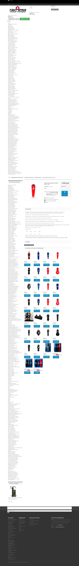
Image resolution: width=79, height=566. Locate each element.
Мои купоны (32, 525)
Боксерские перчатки (11, 123)
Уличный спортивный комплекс (13, 454)
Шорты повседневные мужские (13, 262)
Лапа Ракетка (10, 165)
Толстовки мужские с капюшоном (13, 97)
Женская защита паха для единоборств (14, 320)
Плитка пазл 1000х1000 (12, 430)
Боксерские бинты (11, 135)
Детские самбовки (11, 374)
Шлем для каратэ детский (12, 347)
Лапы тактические (11, 150)
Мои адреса (32, 522)
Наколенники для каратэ (12, 358)
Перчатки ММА (10, 152)
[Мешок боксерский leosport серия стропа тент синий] (38, 255)
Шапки (9, 98)
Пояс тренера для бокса (12, 162)
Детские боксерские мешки (12, 412)
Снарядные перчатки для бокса (13, 157)
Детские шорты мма (11, 35)
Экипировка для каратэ (12, 339)
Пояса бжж (10, 113)
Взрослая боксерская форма (12, 38)
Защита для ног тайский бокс (13, 118)
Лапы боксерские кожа (11, 147)
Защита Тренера (10, 161)
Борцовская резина (11, 174)
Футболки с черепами (11, 60)
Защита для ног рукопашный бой (13, 120)
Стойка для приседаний (12, 442)
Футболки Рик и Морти (11, 51)
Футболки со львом (11, 92)
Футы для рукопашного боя (12, 333)
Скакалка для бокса (11, 156)
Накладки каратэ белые (12, 343)
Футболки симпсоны (11, 48)
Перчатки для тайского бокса (13, 133)
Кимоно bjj (9, 111)
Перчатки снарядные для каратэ (13, 353)
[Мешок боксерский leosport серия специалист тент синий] (57, 286)
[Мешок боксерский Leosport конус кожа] (48, 332)
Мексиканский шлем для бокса (13, 288)
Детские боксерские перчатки (13, 125)
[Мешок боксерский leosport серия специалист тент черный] (29, 301)
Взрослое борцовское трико (12, 202)
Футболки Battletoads (11, 94)
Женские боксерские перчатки (13, 124)
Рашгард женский (11, 392)
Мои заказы (32, 519)
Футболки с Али (10, 56)
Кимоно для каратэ (11, 344)
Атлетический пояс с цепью (12, 461)
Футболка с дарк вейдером (12, 227)
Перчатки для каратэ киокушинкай (13, 351)
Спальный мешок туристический (13, 473)
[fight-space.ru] (18, 9)
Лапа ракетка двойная (11, 168)
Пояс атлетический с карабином (13, 462)
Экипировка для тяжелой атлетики (13, 455)
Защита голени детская (12, 122)
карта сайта (9, 21)
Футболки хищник (11, 70)
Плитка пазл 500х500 (11, 428)
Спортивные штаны (11, 189)
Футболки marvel (10, 73)
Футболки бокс (10, 54)
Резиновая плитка (11, 426)
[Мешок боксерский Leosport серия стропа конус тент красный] (57, 255)
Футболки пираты (11, 95)
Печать (47, 202)
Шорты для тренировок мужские (13, 190)
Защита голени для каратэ (12, 360)
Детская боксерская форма (12, 37)
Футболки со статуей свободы (13, 90)
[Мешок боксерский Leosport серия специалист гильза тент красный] (48, 301)
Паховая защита (10, 338)
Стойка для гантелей (11, 443)
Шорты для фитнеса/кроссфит (13, 33)
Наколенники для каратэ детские (13, 359)
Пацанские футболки (11, 87)
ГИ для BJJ (10, 110)
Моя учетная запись (35, 517)
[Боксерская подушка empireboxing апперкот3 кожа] (29, 317)
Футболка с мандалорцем (12, 228)
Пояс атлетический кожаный (12, 460)
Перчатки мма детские (11, 154)
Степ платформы (11, 385)
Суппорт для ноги (11, 121)
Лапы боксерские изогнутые (12, 148)
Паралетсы (10, 450)
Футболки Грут (10, 75)
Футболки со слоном (11, 79)
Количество (64, 186)
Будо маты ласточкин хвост (12, 421)
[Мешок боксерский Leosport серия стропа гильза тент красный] (48, 271)
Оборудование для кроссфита (13, 449)
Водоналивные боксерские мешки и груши (15, 413)
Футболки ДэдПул (11, 71)
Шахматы (9, 402)
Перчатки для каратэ (11, 349)
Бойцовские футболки (11, 83)
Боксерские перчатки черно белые (13, 127)
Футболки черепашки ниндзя (12, 93)
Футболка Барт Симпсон (12, 50)
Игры (9, 539)
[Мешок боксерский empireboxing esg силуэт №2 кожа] (57, 317)
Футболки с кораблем (11, 229)
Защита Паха (10, 155)
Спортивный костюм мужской (13, 260)
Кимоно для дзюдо (11, 368)
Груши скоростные (11, 407)
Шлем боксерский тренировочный (13, 139)
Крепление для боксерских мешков (14, 411)
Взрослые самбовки (11, 375)
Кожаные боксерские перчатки (13, 131)
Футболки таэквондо (11, 86)
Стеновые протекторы (11, 422)
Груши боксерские (11, 406)
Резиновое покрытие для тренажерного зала (15, 447)
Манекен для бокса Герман (12, 419)
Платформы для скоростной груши (13, 408)
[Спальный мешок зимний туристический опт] (15, 491)
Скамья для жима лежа (12, 441)
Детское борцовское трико (12, 40)
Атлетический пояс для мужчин (13, 458)
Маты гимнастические (11, 431)
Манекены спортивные (11, 415)
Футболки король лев (11, 62)
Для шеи (9, 382)
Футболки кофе (10, 76)
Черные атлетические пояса (12, 463)
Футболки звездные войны (12, 225)
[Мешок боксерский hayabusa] (48, 347)
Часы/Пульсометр (11, 537)
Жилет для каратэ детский (12, 355)
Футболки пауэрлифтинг (12, 88)
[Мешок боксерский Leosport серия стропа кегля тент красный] (57, 271)
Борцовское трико (11, 39)
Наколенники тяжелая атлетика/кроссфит (15, 456)
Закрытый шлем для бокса (12, 289)
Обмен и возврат (22, 530)
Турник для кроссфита (11, 451)
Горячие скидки (13, 483)
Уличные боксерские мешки (12, 410)
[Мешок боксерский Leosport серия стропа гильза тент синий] (38, 271)
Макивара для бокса (11, 159)
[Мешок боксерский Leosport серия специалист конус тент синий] (38, 286)
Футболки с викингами (11, 57)
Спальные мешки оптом (12, 477)
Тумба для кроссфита (11, 453)
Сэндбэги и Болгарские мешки (13, 381)
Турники (9, 377)
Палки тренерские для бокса (12, 160)
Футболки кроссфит (11, 78)
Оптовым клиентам (22, 526)
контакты (8, 20)
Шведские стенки (11, 424)
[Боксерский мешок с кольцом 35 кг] (29, 363)
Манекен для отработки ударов (13, 420)
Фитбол (9, 388)
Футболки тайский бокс (12, 72)
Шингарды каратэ (11, 356)
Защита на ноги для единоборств (13, 117)
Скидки (20, 527)
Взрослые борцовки (11, 373)
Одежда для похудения (12, 158)
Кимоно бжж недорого (11, 114)
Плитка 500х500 (10, 427)
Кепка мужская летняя (11, 261)
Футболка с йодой (11, 226)
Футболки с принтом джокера (13, 47)
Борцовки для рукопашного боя (13, 336)
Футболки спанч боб (11, 89)
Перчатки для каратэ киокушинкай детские (15, 352)
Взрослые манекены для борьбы (13, 417)
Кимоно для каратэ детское (12, 345)
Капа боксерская (10, 136)
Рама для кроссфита (11, 452)
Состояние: (46, 186)
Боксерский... (56, 353)
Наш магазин (21, 519)
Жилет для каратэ (11, 354)
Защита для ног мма (11, 119)
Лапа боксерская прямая (12, 149)
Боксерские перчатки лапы (12, 151)
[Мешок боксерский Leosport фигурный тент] (29, 271)
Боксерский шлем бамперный (13, 287)
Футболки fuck (10, 82)
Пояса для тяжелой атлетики (13, 457)
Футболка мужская (11, 43)
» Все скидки (10, 501)
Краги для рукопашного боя (12, 331)
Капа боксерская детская (12, 137)
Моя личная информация (34, 523)
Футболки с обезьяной (11, 69)
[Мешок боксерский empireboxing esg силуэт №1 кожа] (48, 317)
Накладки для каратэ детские (13, 342)
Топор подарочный (11, 479)
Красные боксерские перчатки (13, 129)
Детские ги (10, 112)
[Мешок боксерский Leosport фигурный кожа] (38, 347)
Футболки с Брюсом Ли (12, 84)
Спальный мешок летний (12, 475)
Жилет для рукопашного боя (12, 332)
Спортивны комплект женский (13, 108)
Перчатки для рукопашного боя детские (14, 172)
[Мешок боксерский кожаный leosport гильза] (29, 347)
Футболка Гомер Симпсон (12, 49)
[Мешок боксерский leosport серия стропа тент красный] (29, 255)
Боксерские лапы (11, 146)
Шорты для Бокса (11, 34)
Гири (9, 387)
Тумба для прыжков (11, 448)
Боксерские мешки (11, 405)
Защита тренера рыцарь (12, 164)
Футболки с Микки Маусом (12, 53)
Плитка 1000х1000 (11, 429)
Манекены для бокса (11, 418)
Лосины (9, 106)
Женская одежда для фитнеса (13, 390)
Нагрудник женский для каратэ (13, 357)
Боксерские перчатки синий (12, 130)
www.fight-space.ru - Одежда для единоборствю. (20, 562)
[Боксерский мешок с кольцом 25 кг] (38, 363)
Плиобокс (9, 423)
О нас (20, 524)
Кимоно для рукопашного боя (13, 334)
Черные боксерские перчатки (13, 126)
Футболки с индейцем (11, 52)
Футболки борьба (11, 85)
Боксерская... (27, 322)
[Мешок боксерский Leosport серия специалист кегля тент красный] (57, 301)
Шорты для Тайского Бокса (12, 192)
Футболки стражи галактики (12, 74)
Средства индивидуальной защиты (14, 478)
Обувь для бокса (11, 370)
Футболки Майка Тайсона (12, 55)
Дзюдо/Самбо (10, 367)
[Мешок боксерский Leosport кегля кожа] (57, 332)
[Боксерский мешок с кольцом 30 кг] (57, 347)
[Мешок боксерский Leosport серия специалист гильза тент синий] (38, 301)
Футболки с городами (11, 91)
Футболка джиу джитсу (12, 45)
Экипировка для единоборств (13, 116)
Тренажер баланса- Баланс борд (13, 384)
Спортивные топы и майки (12, 391)
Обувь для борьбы (11, 371)
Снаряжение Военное (11, 465)
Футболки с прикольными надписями (14, 61)
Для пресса (10, 380)
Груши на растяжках (11, 409)
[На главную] (9, 177)
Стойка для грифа (11, 445)
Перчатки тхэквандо (11, 170)
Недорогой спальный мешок (12, 474)
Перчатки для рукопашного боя (13, 171)
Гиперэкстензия (10, 438)
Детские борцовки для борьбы (13, 372)
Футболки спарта (11, 77)
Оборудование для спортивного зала (14, 403)
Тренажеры (10, 376)
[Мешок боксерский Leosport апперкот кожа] (38, 332)
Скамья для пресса (11, 439)
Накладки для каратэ (11, 341)
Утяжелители (10, 378)
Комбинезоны (10, 107)
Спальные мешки (11, 555)
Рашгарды (9, 25)
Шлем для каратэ (11, 346)
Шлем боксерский (11, 138)
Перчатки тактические (11, 466)
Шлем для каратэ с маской (12, 348)
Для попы (9, 386)
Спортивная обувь (11, 369)
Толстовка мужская (11, 96)
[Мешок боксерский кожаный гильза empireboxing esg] (29, 332)
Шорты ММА (10, 191)
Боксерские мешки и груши (12, 404)
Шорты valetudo (10, 32)
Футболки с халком (11, 46)
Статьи (20, 531)
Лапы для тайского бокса (12, 169)
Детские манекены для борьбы (13, 416)
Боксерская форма (11, 36)
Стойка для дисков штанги (12, 444)
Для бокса (9, 379)
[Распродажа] (39, 2)
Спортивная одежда (12, 42)
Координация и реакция (12, 383)
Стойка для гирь (10, 446)
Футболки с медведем (11, 80)
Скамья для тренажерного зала (13, 440)
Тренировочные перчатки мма (13, 153)
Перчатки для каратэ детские (13, 350)
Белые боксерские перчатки (12, 128)
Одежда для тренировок (12, 24)
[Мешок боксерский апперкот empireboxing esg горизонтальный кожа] (38, 317)
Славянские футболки (11, 44)
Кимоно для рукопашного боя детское (14, 335)
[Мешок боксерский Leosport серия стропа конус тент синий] (48, 255)
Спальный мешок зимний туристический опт (15, 497)
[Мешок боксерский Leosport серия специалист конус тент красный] (48, 286)
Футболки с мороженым (12, 58)
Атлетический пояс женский (12, 459)
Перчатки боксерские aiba (12, 132)
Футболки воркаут (11, 59)
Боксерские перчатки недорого (13, 134)
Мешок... (26, 261)
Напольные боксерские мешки (13, 414)
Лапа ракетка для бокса (12, 167)
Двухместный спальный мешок (13, 476)
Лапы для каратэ (11, 340)
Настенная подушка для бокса (13, 425)
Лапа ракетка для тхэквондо (12, 166)
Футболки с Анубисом (11, 81)
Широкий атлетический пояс (12, 464)
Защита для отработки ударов (13, 163)
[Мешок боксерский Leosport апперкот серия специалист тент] (29, 286)
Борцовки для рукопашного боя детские (14, 337)
